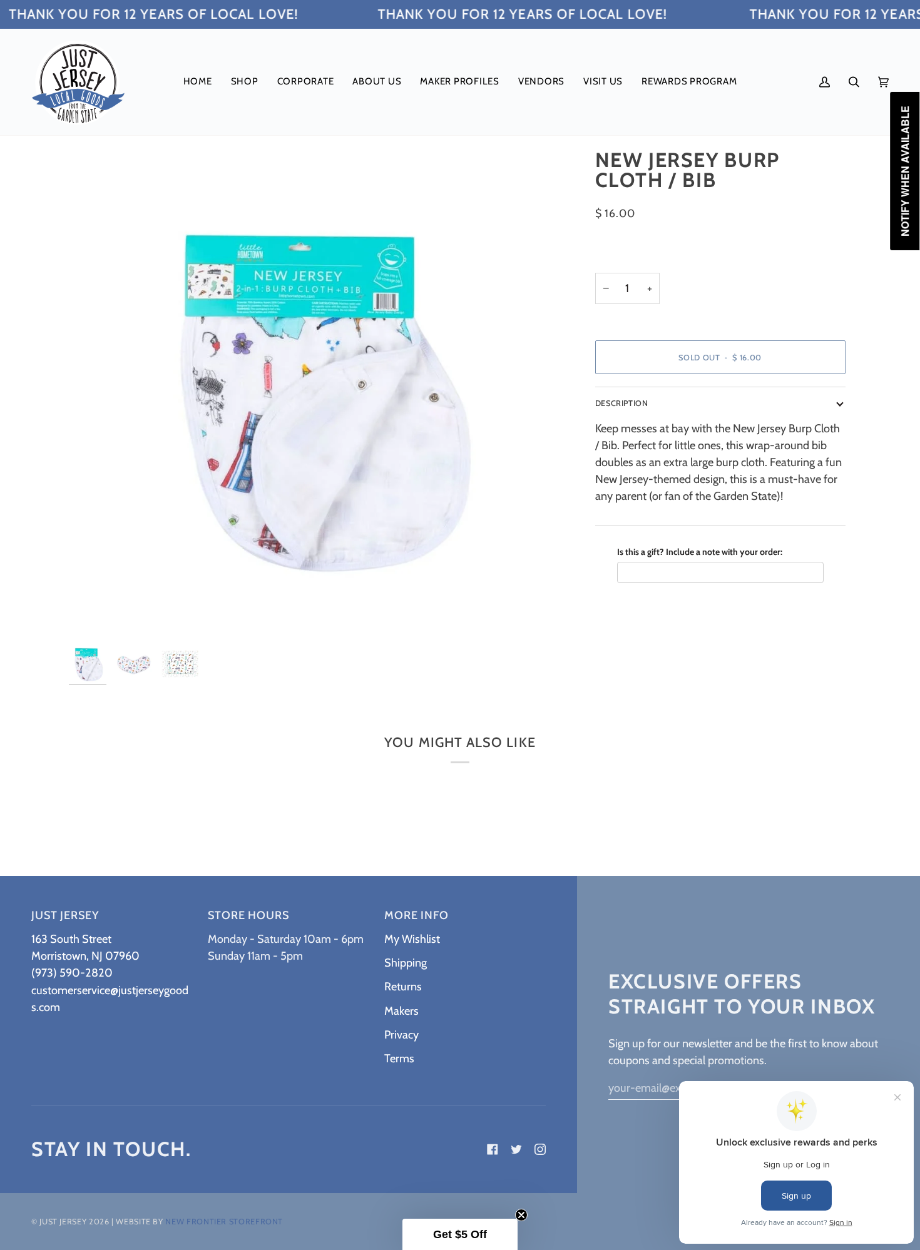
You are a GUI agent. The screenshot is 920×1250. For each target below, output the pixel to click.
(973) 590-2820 (72, 972)
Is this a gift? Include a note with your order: (699, 551)
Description (621, 403)
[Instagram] (540, 1149)
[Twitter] (516, 1149)
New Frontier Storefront (224, 1221)
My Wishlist (412, 939)
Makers (401, 1011)
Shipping (405, 962)
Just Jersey (62, 1221)
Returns (403, 986)
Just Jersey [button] (65, 915)
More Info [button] (416, 915)
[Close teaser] (521, 1215)
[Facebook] (492, 1149)
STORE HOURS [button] (248, 915)
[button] (245, 82)
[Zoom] (92, 615)
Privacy (401, 1034)
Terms (399, 1058)
